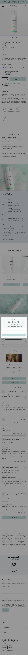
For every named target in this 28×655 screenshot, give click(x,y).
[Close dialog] (26, 318)
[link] (14, 319)
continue (14, 335)
